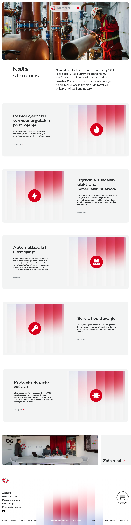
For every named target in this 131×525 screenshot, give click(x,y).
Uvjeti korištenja (100, 521)
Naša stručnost (9, 496)
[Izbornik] (78, 8)
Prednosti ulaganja (11, 507)
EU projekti (26, 521)
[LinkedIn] (3, 511)
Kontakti (38, 521)
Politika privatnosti (119, 521)
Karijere (15, 521)
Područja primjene (11, 500)
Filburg (79, 520)
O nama (5, 521)
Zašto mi (6, 493)
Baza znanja (8, 503)
